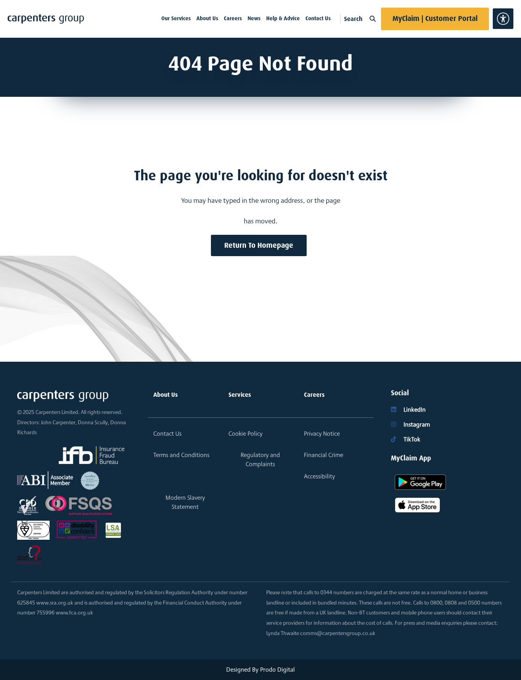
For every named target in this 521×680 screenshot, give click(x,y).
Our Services (176, 18)
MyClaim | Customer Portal (435, 18)
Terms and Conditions (181, 455)
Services (239, 395)
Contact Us (318, 18)
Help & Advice (283, 18)
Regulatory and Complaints (260, 459)
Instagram (416, 424)
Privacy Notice (322, 433)
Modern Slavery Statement (185, 502)
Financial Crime (323, 455)
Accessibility (319, 476)
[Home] (46, 19)
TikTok (411, 439)
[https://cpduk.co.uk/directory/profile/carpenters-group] (27, 504)
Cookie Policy (245, 433)
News (254, 18)
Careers (233, 18)
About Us (207, 18)
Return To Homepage (258, 245)
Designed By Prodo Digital (260, 669)
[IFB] (91, 455)
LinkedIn (414, 409)
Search (354, 19)
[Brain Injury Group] (29, 554)
